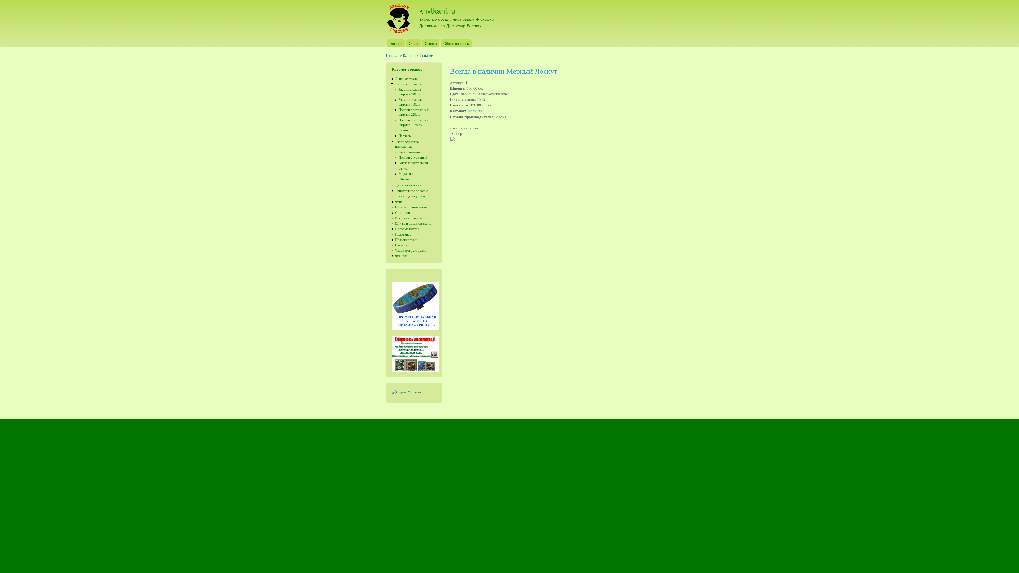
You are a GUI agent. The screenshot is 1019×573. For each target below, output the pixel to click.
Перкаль (405, 135)
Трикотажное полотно (411, 191)
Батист (404, 168)
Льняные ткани (406, 78)
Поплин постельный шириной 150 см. (414, 122)
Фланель (401, 256)
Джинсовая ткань (408, 185)
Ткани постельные (408, 84)
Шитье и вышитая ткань (413, 223)
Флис (399, 201)
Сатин (403, 130)
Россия (500, 116)
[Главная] (398, 19)
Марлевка (406, 173)
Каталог (409, 55)
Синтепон (402, 212)
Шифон (404, 179)
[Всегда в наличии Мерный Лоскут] (483, 201)
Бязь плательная (410, 152)
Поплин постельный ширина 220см (414, 112)
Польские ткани (406, 239)
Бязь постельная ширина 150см (410, 102)
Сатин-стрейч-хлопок (411, 207)
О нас (413, 43)
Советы (431, 43)
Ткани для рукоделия (410, 250)
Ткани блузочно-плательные (407, 144)
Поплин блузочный (413, 157)
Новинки (426, 55)
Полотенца (403, 234)
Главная (395, 43)
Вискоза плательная (413, 162)
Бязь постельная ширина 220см (410, 92)
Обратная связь (456, 43)
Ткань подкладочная (410, 196)
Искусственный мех (410, 218)
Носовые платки (407, 229)
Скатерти (402, 245)
